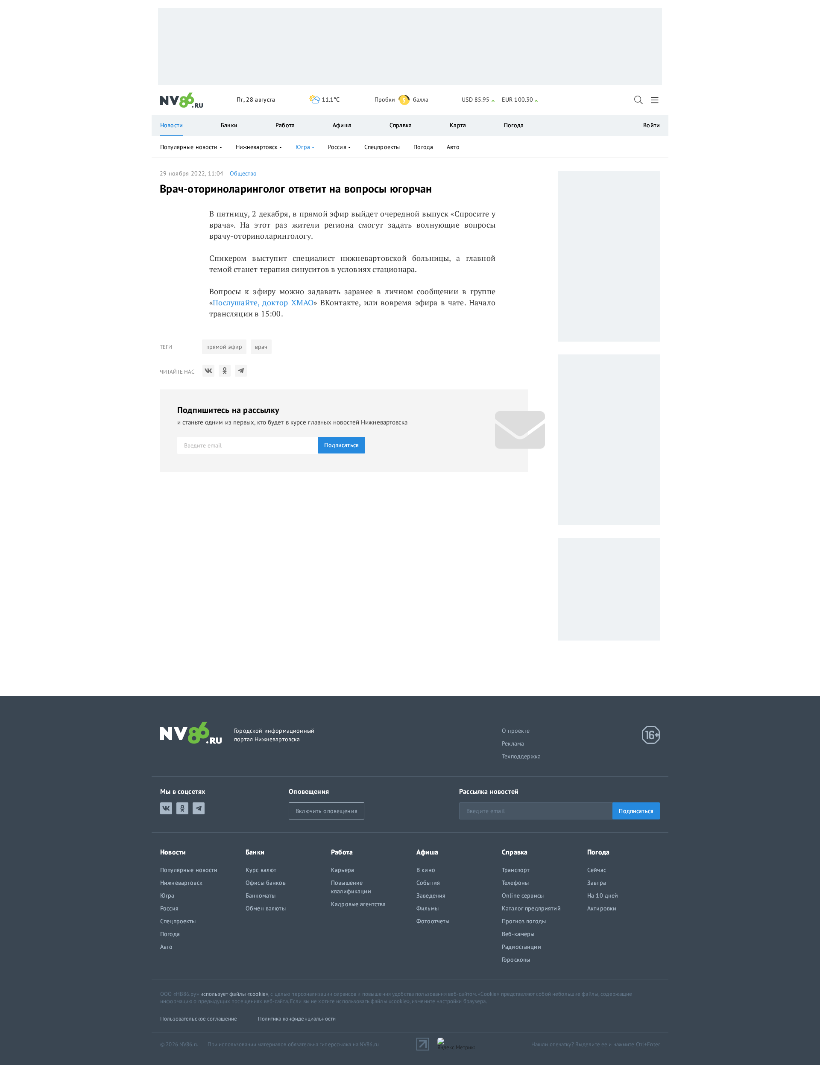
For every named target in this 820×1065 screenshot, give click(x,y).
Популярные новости (189, 147)
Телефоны (515, 883)
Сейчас (596, 870)
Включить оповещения (326, 811)
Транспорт (516, 870)
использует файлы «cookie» (234, 994)
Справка (401, 125)
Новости (171, 125)
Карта (458, 125)
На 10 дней (602, 895)
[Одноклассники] (225, 371)
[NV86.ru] (181, 100)
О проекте (516, 730)
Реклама (513, 743)
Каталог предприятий (531, 908)
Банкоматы (260, 895)
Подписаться (341, 445)
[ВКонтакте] (208, 371)
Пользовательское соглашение (198, 1018)
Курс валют (261, 870)
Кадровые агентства (358, 904)
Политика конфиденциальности (297, 1018)
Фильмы (427, 908)
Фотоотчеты (432, 921)
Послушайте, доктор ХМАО (263, 302)
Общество (243, 173)
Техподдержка (521, 756)
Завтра (596, 883)
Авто (453, 147)
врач (261, 347)
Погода (514, 125)
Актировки (601, 908)
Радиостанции (521, 947)
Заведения (430, 895)
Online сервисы (523, 895)
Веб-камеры (518, 934)
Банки (229, 125)
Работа (285, 125)
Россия (337, 147)
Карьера (342, 870)
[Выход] (655, 100)
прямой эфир (224, 347)
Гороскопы (516, 959)
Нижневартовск (257, 147)
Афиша (342, 125)
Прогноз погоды (524, 921)
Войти (651, 125)
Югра (303, 147)
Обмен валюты (266, 908)
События (428, 883)
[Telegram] (241, 371)
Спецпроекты (382, 147)
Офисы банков (266, 883)
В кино (425, 870)
